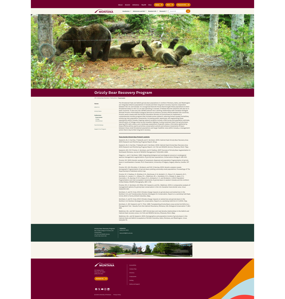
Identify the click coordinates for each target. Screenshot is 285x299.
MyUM (143, 5)
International (98, 121)
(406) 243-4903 (124, 230)
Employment (132, 276)
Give (149, 5)
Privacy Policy (117, 294)
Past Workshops (98, 125)
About (120, 5)
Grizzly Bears (97, 111)
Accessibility (132, 265)
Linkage (97, 119)
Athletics (135, 5)
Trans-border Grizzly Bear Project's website (134, 137)
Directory (131, 273)
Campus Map (132, 269)
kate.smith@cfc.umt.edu (126, 233)
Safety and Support (134, 284)
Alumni (127, 5)
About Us (96, 107)
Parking (131, 280)
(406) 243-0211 (98, 273)
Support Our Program (100, 129)
